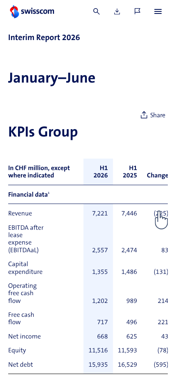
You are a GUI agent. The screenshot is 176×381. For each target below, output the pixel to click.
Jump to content (61, 4)
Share (157, 115)
